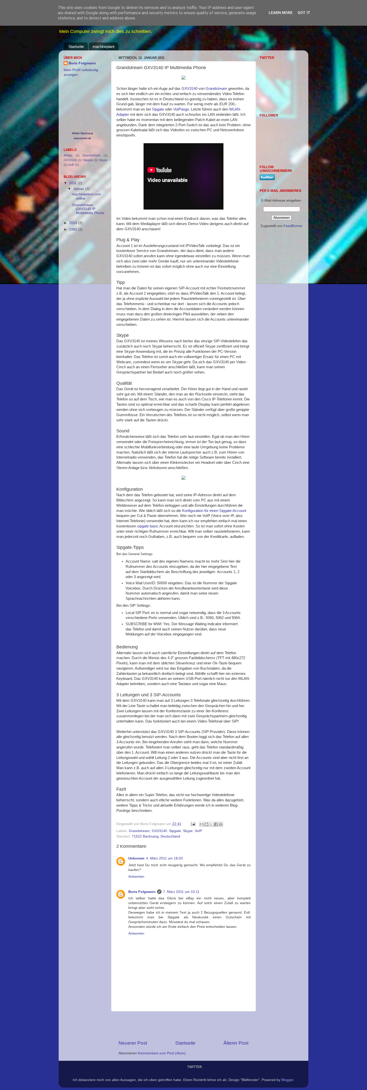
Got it (304, 12)
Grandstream (216, 89)
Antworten (136, 876)
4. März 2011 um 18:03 (164, 858)
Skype (188, 831)
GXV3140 (189, 89)
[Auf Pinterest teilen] (220, 824)
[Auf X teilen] (211, 824)
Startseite (76, 46)
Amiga (68, 155)
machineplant (103, 46)
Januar (79, 189)
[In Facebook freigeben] (215, 824)
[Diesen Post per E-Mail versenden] (201, 824)
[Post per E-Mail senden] (192, 824)
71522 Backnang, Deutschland (156, 836)
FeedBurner (293, 226)
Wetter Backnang (82, 133)
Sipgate (158, 109)
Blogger (287, 1080)
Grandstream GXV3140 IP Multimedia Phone (88, 209)
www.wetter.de (82, 138)
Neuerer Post (133, 1043)
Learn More (281, 12)
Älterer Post (235, 1043)
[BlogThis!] (206, 824)
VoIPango (181, 109)
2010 (73, 223)
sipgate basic (148, 526)
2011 (73, 183)
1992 (73, 229)
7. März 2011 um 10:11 (181, 892)
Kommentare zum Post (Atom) (162, 1053)
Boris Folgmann (142, 892)
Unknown (136, 858)
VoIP (198, 831)
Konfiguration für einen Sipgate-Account (214, 511)
